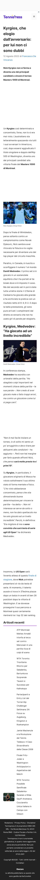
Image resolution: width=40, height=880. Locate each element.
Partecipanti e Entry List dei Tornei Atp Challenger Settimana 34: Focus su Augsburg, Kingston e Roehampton (23, 709)
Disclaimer (31, 823)
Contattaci (20, 863)
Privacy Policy (20, 823)
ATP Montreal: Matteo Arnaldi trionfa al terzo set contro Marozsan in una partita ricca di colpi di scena (24, 641)
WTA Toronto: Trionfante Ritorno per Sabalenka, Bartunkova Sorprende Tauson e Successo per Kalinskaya (23, 673)
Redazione (9, 823)
